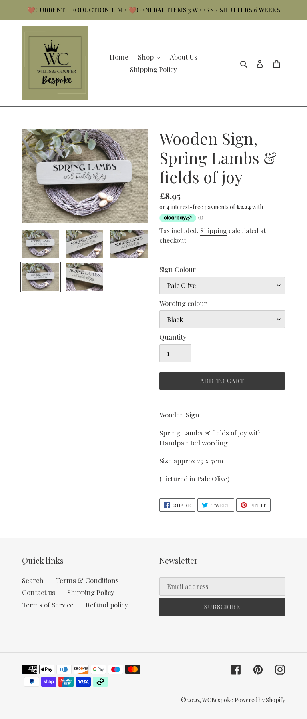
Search (33, 580)
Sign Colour (177, 269)
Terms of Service (48, 604)
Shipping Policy (90, 592)
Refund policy (107, 604)
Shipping (213, 230)
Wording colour (183, 303)
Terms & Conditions (87, 580)
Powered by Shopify (260, 700)
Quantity (173, 336)
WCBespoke (217, 700)
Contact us (38, 592)
